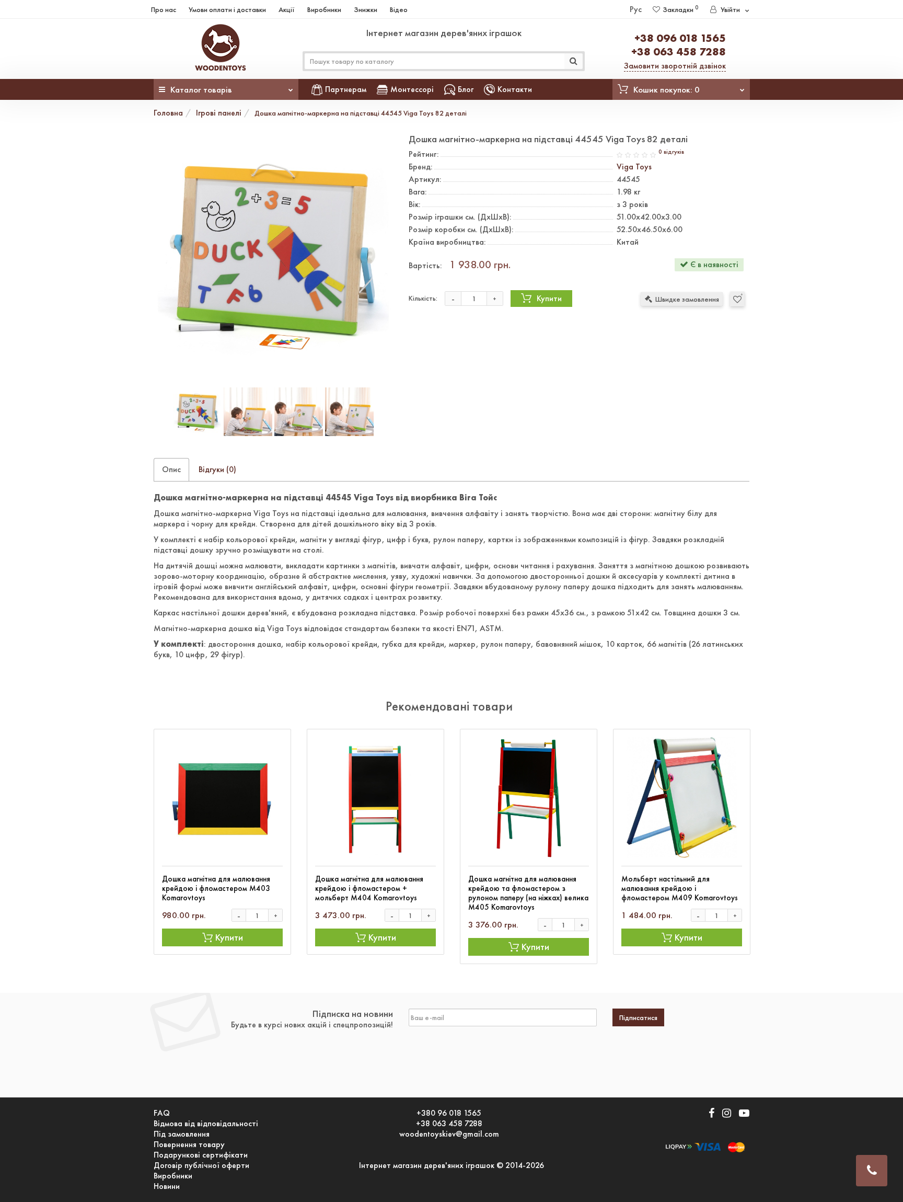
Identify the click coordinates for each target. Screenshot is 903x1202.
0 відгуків (671, 152)
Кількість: (423, 298)
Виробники (324, 9)
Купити (549, 298)
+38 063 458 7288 (678, 51)
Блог (465, 89)
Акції (287, 9)
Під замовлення (182, 1134)
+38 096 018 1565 (680, 38)
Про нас (163, 9)
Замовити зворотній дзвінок (675, 65)
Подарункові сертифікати (201, 1155)
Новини (167, 1186)
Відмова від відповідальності (206, 1123)
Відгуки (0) (217, 469)
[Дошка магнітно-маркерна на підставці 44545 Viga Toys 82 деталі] (273, 253)
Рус (636, 9)
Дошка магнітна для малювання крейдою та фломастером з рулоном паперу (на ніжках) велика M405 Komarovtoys (528, 893)
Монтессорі (412, 89)
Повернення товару (189, 1144)
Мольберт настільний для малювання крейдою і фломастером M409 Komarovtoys (679, 888)
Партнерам (345, 89)
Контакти (514, 89)
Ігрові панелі (218, 112)
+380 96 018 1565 (448, 1113)
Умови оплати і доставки (227, 9)
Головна (168, 112)
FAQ (162, 1113)
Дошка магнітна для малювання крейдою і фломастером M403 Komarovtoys (216, 888)
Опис (171, 469)
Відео (399, 9)
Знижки (365, 9)
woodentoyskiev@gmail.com (449, 1134)
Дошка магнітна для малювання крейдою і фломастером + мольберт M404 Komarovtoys (369, 888)
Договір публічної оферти (201, 1165)
